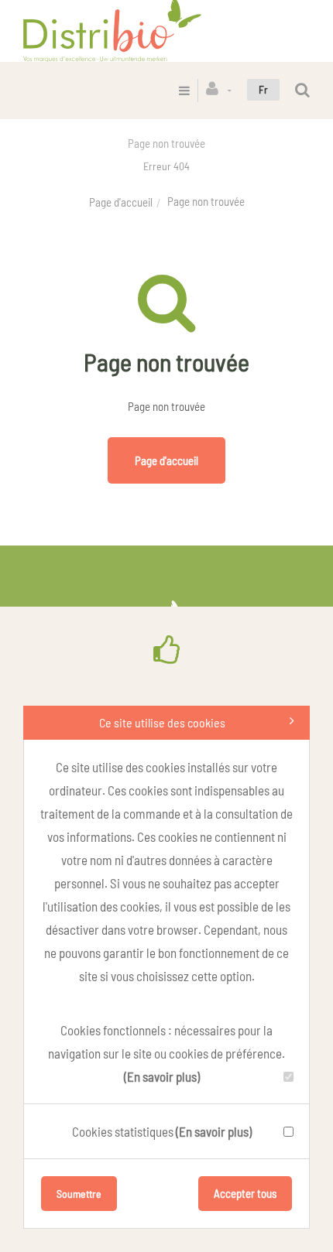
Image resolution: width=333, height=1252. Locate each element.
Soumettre (79, 1193)
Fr (263, 89)
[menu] (184, 90)
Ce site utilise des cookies (162, 722)
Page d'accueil (121, 202)
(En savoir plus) (162, 1076)
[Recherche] (302, 90)
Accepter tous (245, 1193)
